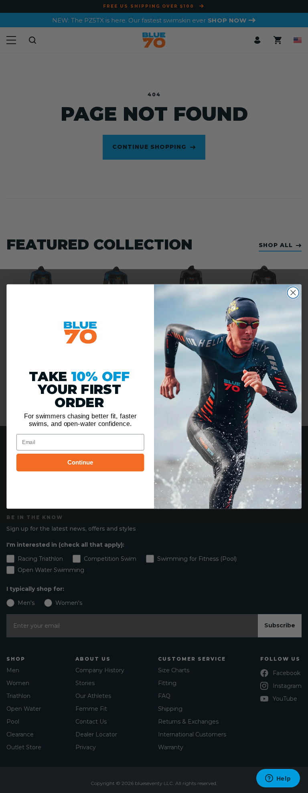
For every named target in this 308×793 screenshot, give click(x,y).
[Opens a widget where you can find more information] (278, 779)
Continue (80, 462)
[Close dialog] (293, 292)
